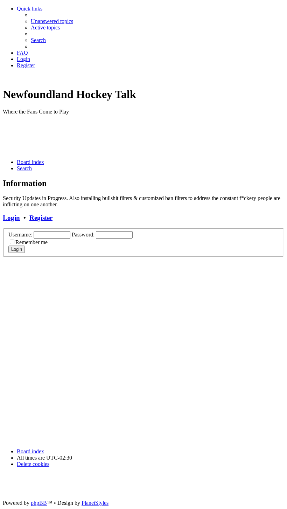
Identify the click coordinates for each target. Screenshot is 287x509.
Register (40, 217)
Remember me (31, 242)
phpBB (39, 503)
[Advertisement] (130, 136)
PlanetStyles (95, 503)
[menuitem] (52, 21)
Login (11, 217)
